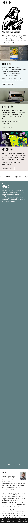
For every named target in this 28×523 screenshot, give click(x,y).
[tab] (3, 464)
